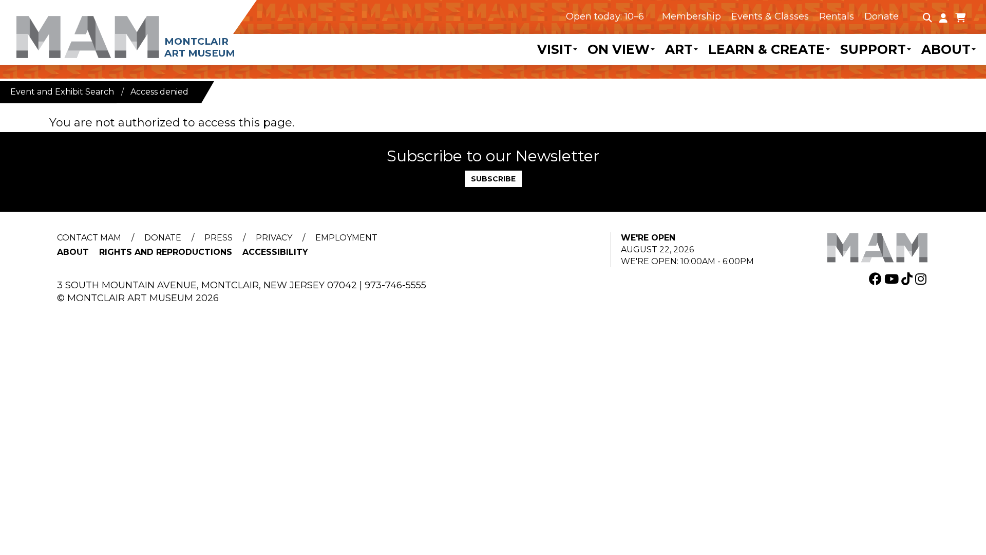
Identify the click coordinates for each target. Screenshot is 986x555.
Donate (881, 16)
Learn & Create (766, 49)
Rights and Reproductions (165, 252)
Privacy (274, 238)
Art (679, 49)
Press (218, 238)
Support (873, 49)
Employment (346, 238)
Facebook (876, 278)
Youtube (892, 278)
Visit (554, 49)
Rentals (836, 16)
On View (618, 49)
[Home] (151, 29)
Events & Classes (770, 16)
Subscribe (493, 178)
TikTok (908, 278)
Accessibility (275, 252)
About (946, 49)
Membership (691, 16)
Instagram (922, 278)
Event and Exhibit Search (62, 92)
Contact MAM (89, 238)
